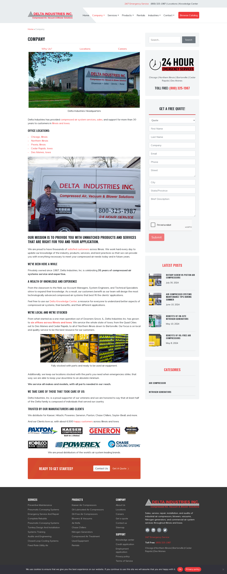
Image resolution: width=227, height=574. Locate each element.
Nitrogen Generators (160, 391)
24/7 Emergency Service (137, 3)
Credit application (125, 544)
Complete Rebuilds (37, 518)
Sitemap (120, 527)
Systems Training (36, 532)
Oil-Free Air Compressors (85, 514)
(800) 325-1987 (158, 3)
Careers (122, 48)
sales (100, 119)
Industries (153, 15)
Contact (168, 15)
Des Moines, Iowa (41, 152)
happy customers (83, 421)
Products (127, 15)
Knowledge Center (188, 3)
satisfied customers (78, 249)
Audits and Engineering (39, 536)
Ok (180, 569)
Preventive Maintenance (40, 505)
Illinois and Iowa (60, 123)
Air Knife (76, 523)
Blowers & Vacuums (82, 518)
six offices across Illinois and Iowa (51, 322)
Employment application (122, 550)
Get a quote (122, 518)
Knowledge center (125, 539)
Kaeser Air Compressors (84, 505)
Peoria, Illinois (38, 144)
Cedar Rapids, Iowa (42, 148)
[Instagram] (159, 530)
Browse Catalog (189, 15)
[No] (223, 569)
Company (97, 15)
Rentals (141, 15)
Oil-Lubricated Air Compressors (88, 509)
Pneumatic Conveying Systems (43, 509)
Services (112, 15)
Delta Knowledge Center (63, 301)
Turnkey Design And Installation (44, 527)
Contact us (121, 523)
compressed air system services (78, 119)
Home (86, 15)
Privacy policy (123, 556)
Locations (172, 3)
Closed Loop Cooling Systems (43, 540)
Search (188, 39)
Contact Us (101, 468)
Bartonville (182, 77)
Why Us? (47, 48)
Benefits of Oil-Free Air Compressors (178, 337)
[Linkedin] (153, 530)
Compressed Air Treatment (86, 536)
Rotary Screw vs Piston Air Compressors (180, 276)
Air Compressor (157, 383)
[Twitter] (165, 530)
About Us (120, 505)
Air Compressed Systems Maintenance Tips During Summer (179, 296)
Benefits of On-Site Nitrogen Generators (177, 317)
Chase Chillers (79, 527)
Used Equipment (80, 540)
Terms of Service (124, 561)
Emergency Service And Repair (43, 514)
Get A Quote (120, 468)
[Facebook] (147, 530)
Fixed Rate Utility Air (38, 545)
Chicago (153, 77)
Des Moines (176, 80)
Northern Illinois (39, 140)
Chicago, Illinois (39, 136)
